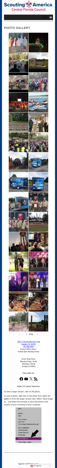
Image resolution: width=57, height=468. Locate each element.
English (37, 466)
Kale (20, 464)
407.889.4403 (28, 347)
